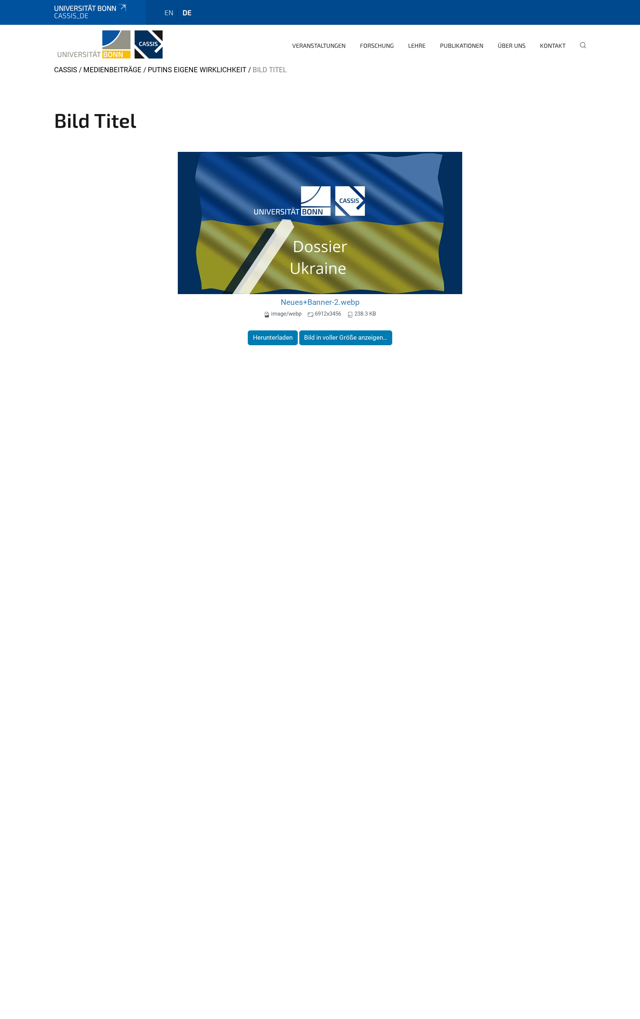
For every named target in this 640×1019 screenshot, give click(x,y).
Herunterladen (273, 337)
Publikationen (461, 45)
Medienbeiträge (112, 70)
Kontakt (553, 45)
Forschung (377, 45)
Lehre (417, 45)
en (168, 12)
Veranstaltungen (319, 45)
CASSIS (65, 70)
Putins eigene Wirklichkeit (197, 70)
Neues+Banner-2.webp (320, 302)
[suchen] (580, 50)
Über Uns (512, 45)
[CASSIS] (108, 44)
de (187, 12)
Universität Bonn (85, 8)
